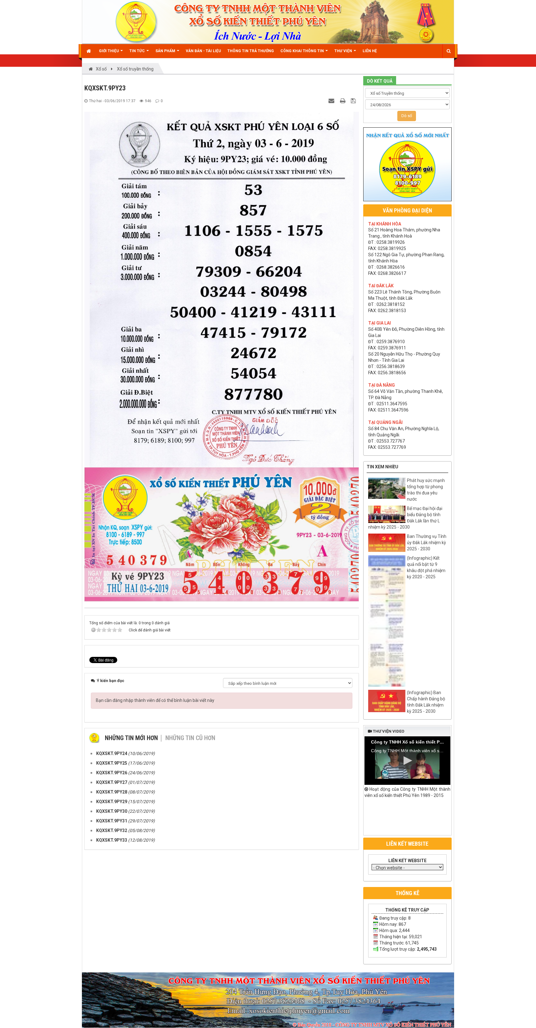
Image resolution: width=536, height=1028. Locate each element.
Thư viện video (388, 731)
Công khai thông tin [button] (302, 51)
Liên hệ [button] (370, 51)
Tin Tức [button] (137, 51)
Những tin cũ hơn (190, 738)
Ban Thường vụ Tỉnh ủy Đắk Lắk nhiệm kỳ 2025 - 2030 (426, 542)
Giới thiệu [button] (109, 51)
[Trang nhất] (89, 51)
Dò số (406, 115)
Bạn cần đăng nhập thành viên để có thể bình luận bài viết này (155, 700)
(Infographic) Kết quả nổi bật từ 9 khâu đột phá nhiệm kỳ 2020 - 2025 (426, 567)
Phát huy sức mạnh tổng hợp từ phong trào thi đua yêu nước (426, 490)
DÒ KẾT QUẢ (379, 81)
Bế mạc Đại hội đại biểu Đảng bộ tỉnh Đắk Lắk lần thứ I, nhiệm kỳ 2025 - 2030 (405, 518)
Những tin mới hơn (131, 738)
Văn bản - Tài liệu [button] (203, 51)
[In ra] (343, 100)
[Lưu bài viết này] (354, 100)
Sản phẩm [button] (165, 51)
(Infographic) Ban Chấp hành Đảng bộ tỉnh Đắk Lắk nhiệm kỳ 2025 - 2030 (426, 702)
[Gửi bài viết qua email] (332, 100)
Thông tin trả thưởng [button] (250, 51)
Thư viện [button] (343, 51)
